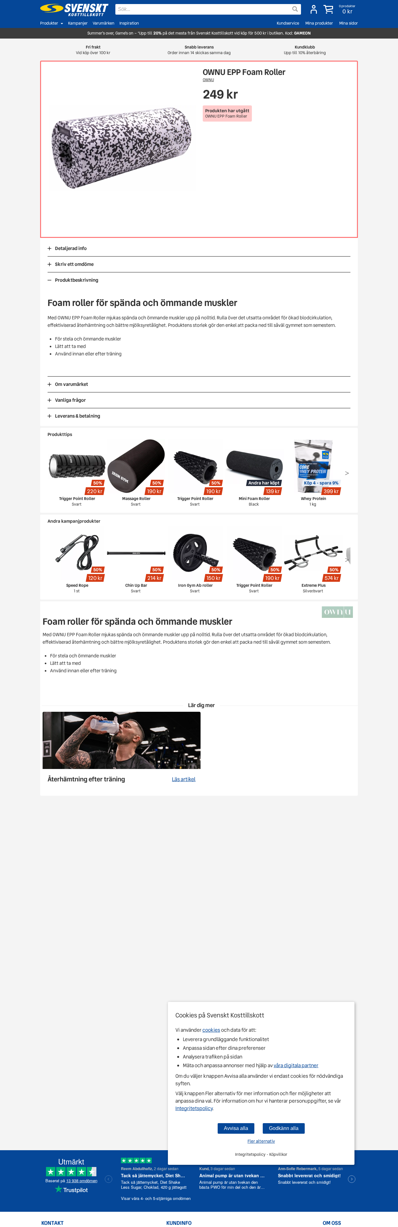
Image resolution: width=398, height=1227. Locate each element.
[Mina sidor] (313, 9)
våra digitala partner (296, 1065)
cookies (211, 1030)
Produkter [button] (49, 23)
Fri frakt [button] (93, 50)
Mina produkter (319, 23)
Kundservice (288, 23)
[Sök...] (295, 9)
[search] (208, 9)
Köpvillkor (278, 1154)
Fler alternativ (261, 1141)
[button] (340, 9)
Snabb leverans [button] (199, 50)
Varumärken (103, 23)
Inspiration (129, 23)
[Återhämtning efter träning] (122, 751)
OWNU (208, 80)
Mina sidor (348, 23)
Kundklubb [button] (305, 50)
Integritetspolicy (193, 1108)
